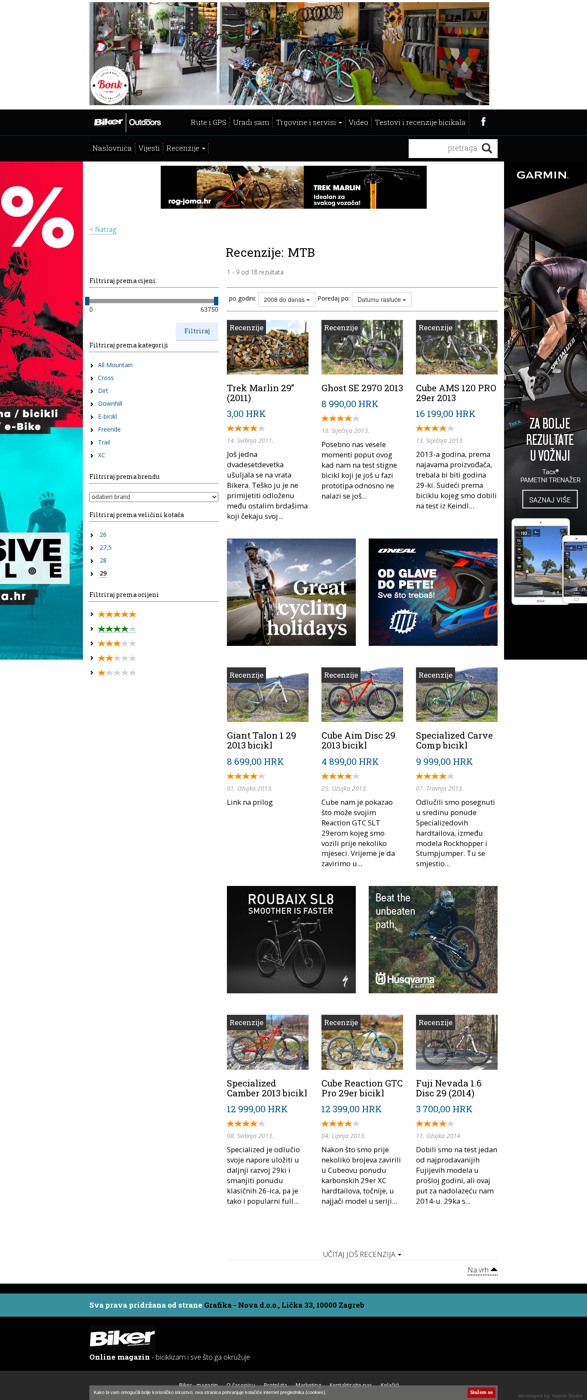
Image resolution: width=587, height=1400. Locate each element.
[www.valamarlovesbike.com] (291, 591)
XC (101, 455)
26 (103, 534)
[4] (117, 629)
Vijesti (149, 148)
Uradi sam (251, 122)
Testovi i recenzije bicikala (420, 122)
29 (103, 573)
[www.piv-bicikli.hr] (433, 938)
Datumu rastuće (380, 299)
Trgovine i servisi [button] (307, 122)
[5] (117, 614)
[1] (117, 673)
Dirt (103, 391)
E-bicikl (107, 416)
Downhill (110, 403)
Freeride (109, 429)
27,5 (106, 547)
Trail (104, 442)
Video (358, 122)
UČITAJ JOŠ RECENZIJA (360, 1254)
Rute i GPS (208, 122)
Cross (106, 378)
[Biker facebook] (483, 121)
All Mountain (115, 365)
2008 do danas (285, 299)
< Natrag (102, 229)
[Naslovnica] (127, 121)
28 (103, 560)
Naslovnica (112, 148)
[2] (117, 658)
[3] (117, 643)
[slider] (87, 301)
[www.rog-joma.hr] (294, 186)
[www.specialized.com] (291, 938)
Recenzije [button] (183, 148)
